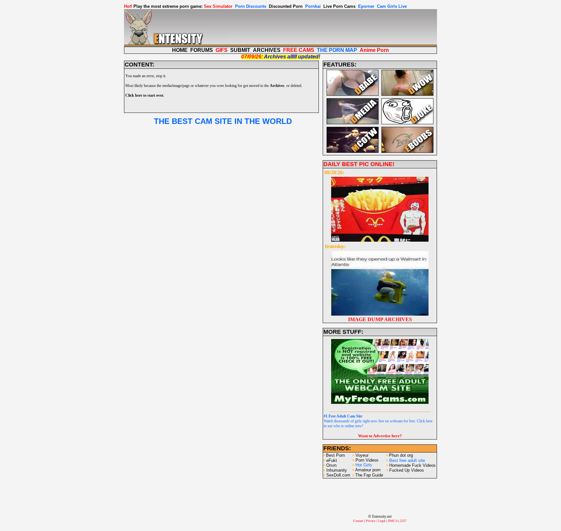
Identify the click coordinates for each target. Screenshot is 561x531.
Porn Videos (367, 460)
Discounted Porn (286, 6)
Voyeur (361, 455)
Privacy (371, 521)
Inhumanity (336, 470)
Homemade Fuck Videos (412, 465)
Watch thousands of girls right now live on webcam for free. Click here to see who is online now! (378, 421)
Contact (358, 521)
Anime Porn (374, 50)
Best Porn (335, 455)
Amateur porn (367, 469)
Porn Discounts (250, 6)
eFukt (331, 460)
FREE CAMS (298, 50)
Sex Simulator (218, 6)
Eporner (366, 6)
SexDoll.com (338, 475)
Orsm (331, 465)
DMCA (392, 521)
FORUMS (201, 50)
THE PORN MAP (337, 50)
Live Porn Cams (339, 6)
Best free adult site (407, 460)
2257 (403, 521)
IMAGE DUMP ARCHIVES (380, 319)
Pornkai (313, 6)
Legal (381, 521)
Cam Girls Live (392, 6)
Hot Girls (363, 465)
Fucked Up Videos (406, 470)
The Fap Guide (369, 475)
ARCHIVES (266, 50)
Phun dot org (401, 455)
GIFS (222, 50)
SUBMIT (240, 50)
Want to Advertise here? (380, 435)
